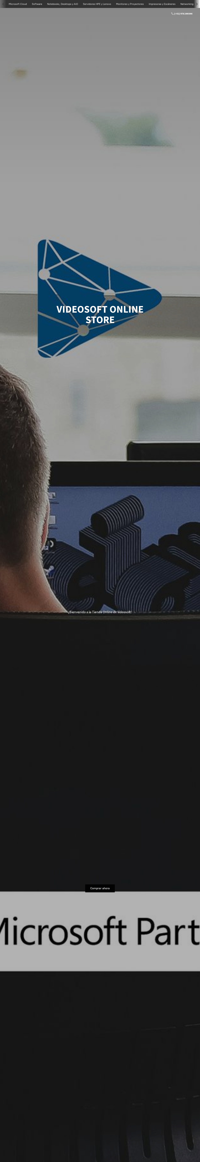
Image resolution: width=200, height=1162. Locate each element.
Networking (186, 3)
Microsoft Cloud (18, 3)
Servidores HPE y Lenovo (97, 3)
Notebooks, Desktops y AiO (62, 3)
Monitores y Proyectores (130, 3)
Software (37, 3)
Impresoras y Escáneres (162, 3)
